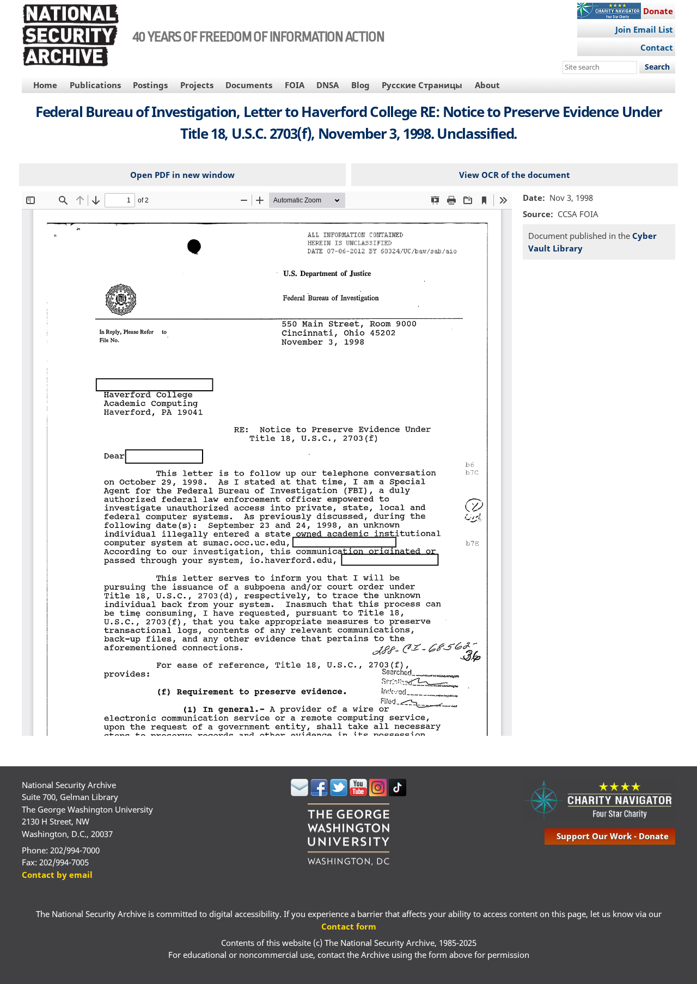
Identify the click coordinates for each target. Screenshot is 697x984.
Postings (150, 84)
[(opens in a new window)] (299, 793)
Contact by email (57, 874)
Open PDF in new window (182, 174)
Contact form (348, 926)
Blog (360, 84)
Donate (658, 10)
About (487, 84)
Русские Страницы (422, 84)
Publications (95, 84)
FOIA (294, 84)
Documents (248, 84)
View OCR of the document (514, 174)
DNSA (327, 84)
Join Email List (644, 29)
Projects (196, 84)
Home (45, 84)
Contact (656, 47)
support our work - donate (613, 836)
